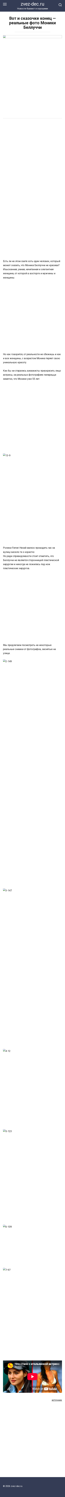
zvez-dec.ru (32, 4)
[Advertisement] (32, 155)
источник (57, 1400)
